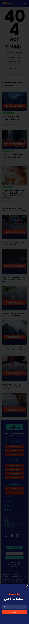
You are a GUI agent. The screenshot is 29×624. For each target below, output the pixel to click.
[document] (14, 312)
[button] (26, 586)
